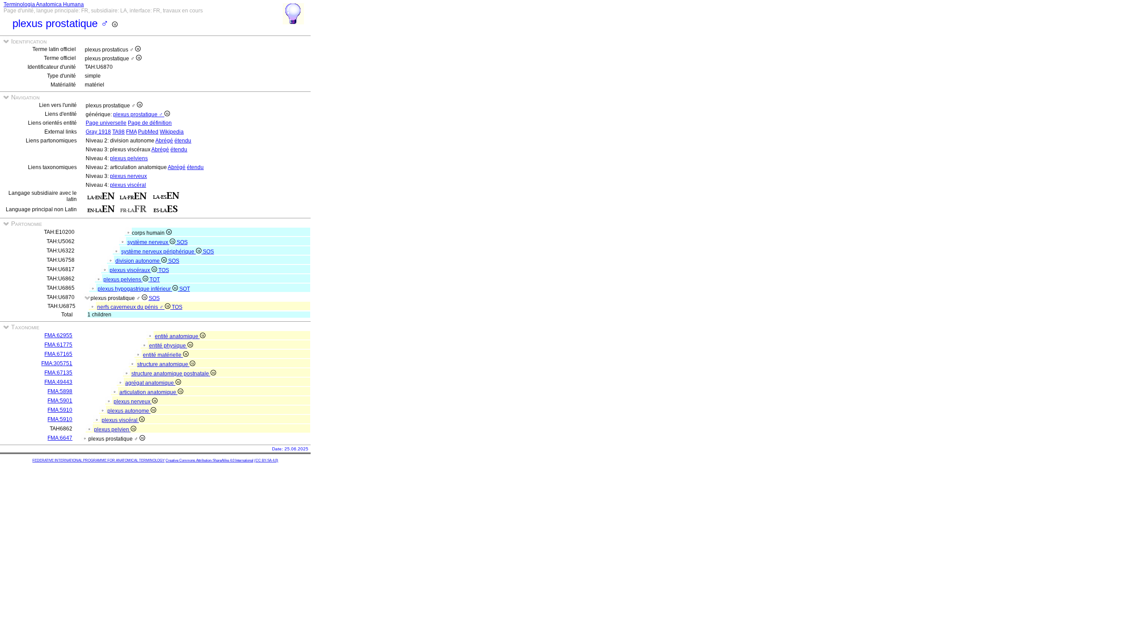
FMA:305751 (56, 363)
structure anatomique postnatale (170, 374)
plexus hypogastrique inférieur (135, 289)
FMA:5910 (59, 410)
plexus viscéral (128, 185)
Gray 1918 (98, 132)
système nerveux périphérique (158, 251)
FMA (131, 132)
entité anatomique (177, 336)
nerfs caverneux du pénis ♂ (131, 307)
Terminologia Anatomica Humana (44, 4)
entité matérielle (163, 355)
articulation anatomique (148, 392)
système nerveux (148, 242)
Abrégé (164, 141)
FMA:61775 (58, 345)
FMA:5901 (59, 401)
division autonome (138, 261)
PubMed (148, 132)
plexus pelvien (112, 429)
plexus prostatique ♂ (138, 114)
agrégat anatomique (150, 383)
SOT (184, 289)
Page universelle (106, 123)
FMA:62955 (58, 335)
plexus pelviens (129, 158)
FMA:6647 (59, 438)
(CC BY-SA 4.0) (266, 460)
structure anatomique (163, 364)
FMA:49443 (58, 382)
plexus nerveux (128, 176)
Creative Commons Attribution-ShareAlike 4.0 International (209, 460)
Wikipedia (172, 132)
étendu (182, 141)
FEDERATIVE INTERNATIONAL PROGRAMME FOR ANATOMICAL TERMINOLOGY (98, 460)
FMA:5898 (59, 391)
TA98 (118, 132)
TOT (155, 279)
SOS (182, 242)
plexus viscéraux (130, 270)
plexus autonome (128, 411)
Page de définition (150, 123)
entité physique (168, 346)
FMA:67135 (58, 373)
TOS (163, 270)
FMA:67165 (58, 354)
